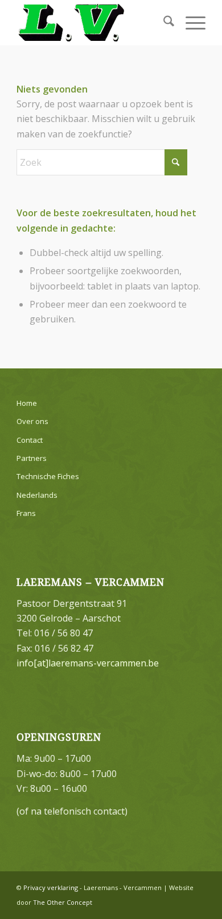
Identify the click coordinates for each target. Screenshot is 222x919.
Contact (30, 440)
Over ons (32, 421)
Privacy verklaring (50, 887)
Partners (32, 458)
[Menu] (189, 22)
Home (27, 403)
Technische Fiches (48, 476)
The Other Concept (62, 902)
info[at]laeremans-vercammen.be (88, 663)
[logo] (92, 22)
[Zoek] (163, 22)
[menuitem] (163, 22)
